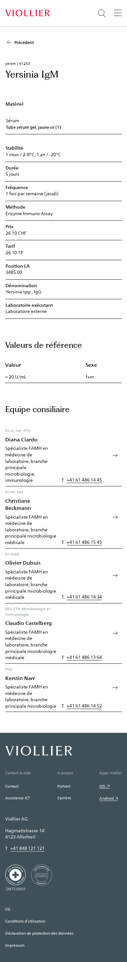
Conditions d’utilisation (25, 921)
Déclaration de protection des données (39, 933)
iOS (102, 786)
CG (7, 908)
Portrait (63, 786)
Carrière (64, 797)
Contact (12, 786)
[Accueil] (27, 13)
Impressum (15, 945)
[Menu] (117, 12)
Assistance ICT (17, 797)
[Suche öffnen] (102, 13)
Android (106, 798)
